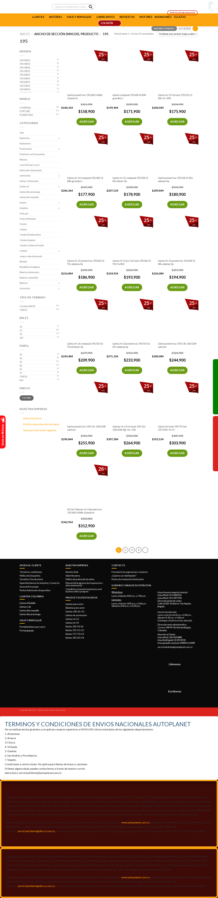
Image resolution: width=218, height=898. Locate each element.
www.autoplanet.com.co (135, 822)
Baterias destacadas (29, 272)
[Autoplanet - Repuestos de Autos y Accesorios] (33, 7)
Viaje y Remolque (79, 16)
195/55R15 (25, 71)
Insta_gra (24, 213)
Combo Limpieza (27, 240)
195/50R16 (25, 67)
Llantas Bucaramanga (30, 192)
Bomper (23, 261)
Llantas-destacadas (29, 181)
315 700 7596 (175, 598)
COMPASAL (25, 107)
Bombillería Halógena (30, 267)
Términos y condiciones (31, 572)
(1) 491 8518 (179, 640)
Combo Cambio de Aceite (32, 245)
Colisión (23, 250)
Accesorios (25, 288)
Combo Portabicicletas (30, 234)
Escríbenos (174, 691)
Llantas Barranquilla (29, 197)
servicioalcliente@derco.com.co (36, 831)
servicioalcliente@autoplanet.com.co (175, 647)
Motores (24, 159)
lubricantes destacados (31, 170)
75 (21, 373)
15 (21, 330)
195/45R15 (25, 60)
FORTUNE (25, 111)
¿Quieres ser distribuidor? (124, 575)
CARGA (23, 310)
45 (21, 354)
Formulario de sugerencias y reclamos (130, 572)
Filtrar (26, 398)
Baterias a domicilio (29, 277)
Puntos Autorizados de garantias (35, 590)
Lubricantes (25, 175)
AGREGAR (86, 121)
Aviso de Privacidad (29, 586)
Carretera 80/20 (27, 306)
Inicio (25, 34)
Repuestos (25, 138)
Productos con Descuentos (32, 154)
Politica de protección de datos (41, 424)
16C (22, 337)
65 (21, 369)
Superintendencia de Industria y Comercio (39, 583)
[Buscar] (90, 6)
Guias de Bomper (28, 218)
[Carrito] (195, 28)
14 (21, 326)
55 (21, 362)
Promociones (26, 148)
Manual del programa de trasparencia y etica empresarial (84, 584)
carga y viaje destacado (31, 256)
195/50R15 (25, 63)
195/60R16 (25, 89)
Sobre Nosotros (32, 418)
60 (21, 365)
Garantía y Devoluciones (31, 579)
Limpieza (24, 208)
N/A (21, 380)
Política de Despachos (30, 575)
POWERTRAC (26, 115)
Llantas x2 (24, 186)
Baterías (55, 16)
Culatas (23, 229)
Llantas (38, 16)
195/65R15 (25, 82)
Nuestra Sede (72, 572)
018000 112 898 (187, 643)
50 (21, 358)
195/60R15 (25, 78)
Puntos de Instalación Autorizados (128, 579)
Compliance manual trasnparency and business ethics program (84, 590)
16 (21, 334)
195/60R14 (25, 74)
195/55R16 (25, 85)
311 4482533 (175, 595)
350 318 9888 (175, 637)
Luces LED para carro (30, 165)
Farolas (23, 224)
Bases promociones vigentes (39, 430)
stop (22, 132)
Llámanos (175, 664)
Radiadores (25, 143)
